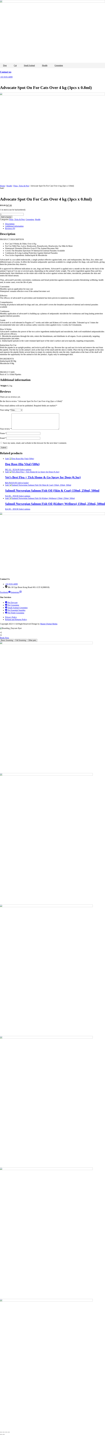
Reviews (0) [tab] (10, 228)
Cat (15, 65)
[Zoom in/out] (1, 1432)
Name (3, 433)
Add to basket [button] (23, 483)
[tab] (7, 640)
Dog (5, 65)
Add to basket (6, 217)
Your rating (5, 410)
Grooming (59, 65)
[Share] (6, 1432)
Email (3, 438)
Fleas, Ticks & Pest (21, 186)
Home (2, 186)
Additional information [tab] (14, 226)
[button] (52, 632)
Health (44, 65)
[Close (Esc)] (9, 1432)
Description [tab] (9, 224)
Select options (25, 469)
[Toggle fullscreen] (4, 1432)
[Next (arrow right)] (4, 1434)
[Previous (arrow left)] (1, 1434)
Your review (6, 429)
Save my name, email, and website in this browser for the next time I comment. (35, 443)
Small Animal (29, 65)
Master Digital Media (48, 624)
